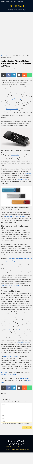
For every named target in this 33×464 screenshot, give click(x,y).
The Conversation (24, 378)
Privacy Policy (20, 1)
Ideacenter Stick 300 (12, 109)
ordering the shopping (23, 342)
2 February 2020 (5, 68)
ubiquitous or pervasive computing (11, 285)
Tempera (24, 451)
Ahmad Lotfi (4, 372)
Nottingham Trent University (9, 374)
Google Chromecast (20, 216)
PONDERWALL (16, 6)
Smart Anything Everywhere (11, 356)
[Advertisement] (16, 29)
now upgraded (15, 155)
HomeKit (8, 330)
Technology (6, 55)
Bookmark (4, 393)
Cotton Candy (9, 216)
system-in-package (11, 99)
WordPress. (29, 451)
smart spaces (24, 318)
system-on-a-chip (25, 99)
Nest (20, 330)
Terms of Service (13, 1)
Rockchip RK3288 (22, 179)
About (7, 1)
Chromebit (28, 173)
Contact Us (3, 1)
